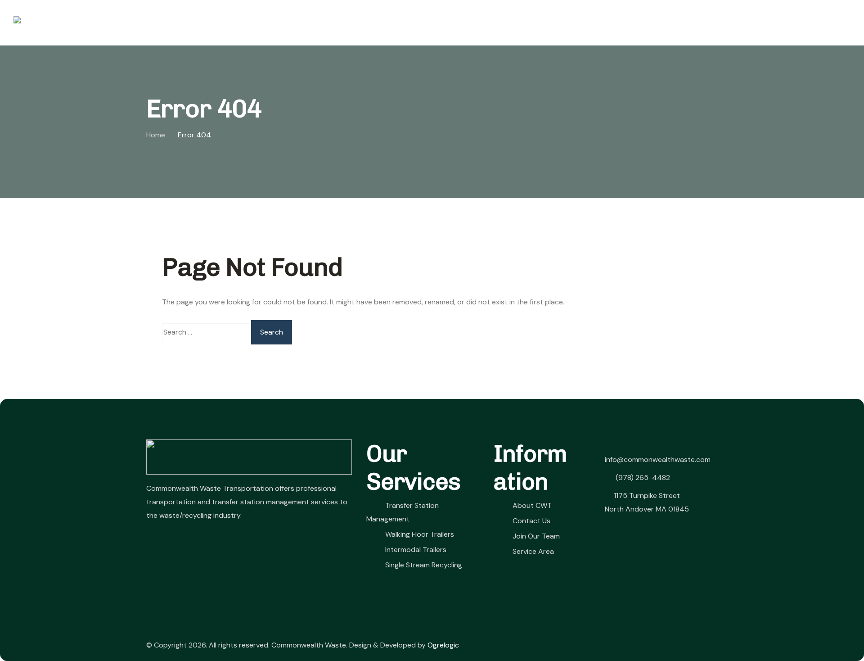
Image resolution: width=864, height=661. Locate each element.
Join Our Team (716, 22)
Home (464, 22)
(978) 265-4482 (642, 477)
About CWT (573, 22)
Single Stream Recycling (423, 565)
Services (507, 22)
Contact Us (645, 22)
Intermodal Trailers (415, 549)
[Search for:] (205, 332)
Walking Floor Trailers (419, 534)
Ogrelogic (443, 645)
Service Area (533, 551)
